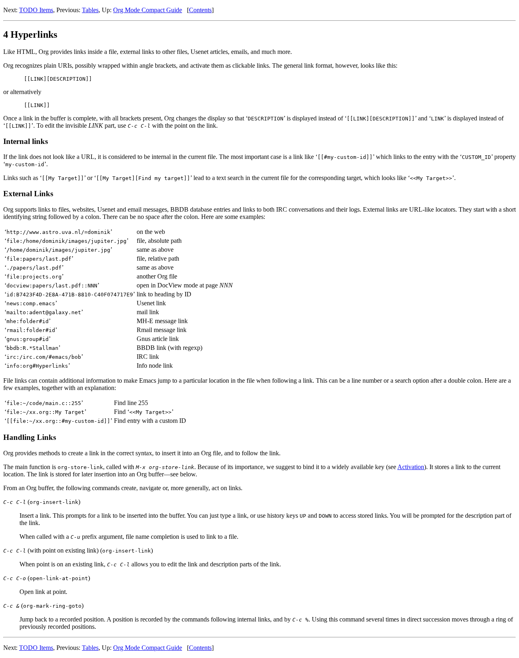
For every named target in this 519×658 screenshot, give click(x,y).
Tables (90, 9)
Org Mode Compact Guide (147, 9)
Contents (200, 9)
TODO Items (36, 9)
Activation (410, 466)
